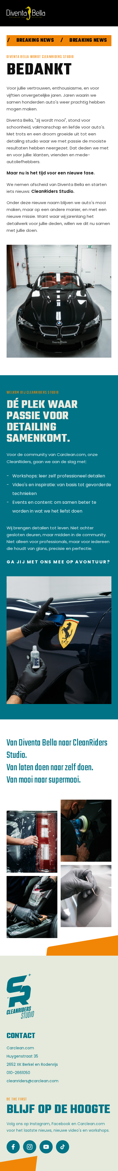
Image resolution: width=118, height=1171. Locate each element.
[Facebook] (13, 1146)
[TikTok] (62, 1146)
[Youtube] (46, 1146)
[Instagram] (29, 1146)
